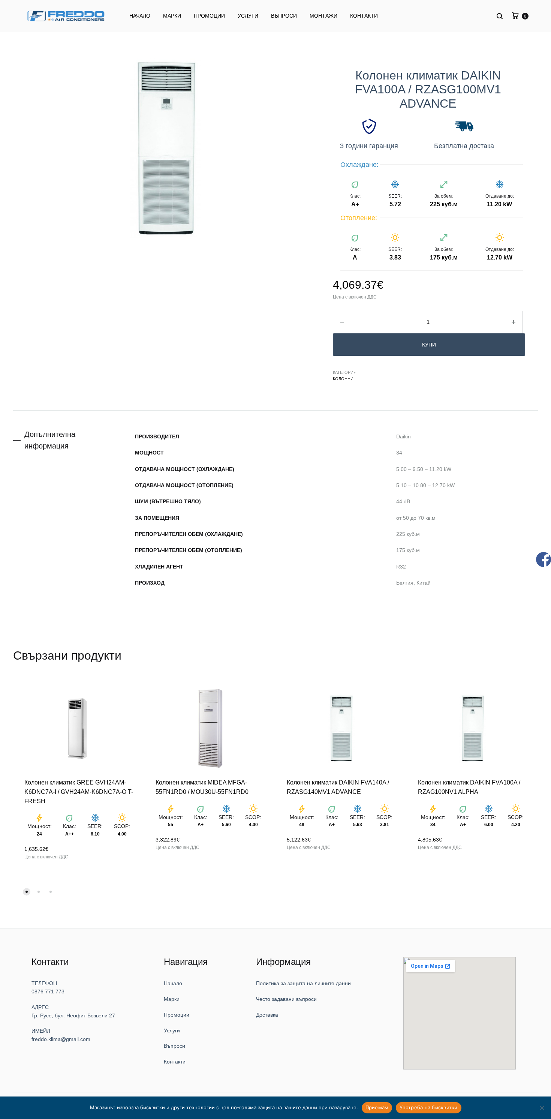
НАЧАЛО (139, 16)
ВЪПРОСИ (284, 16)
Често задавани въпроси (292, 983)
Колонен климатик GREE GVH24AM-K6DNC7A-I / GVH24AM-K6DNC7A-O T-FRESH (78, 783)
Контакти (181, 1045)
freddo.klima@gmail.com (57, 1023)
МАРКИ (172, 16)
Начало (180, 967)
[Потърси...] (500, 15)
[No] (541, 1108)
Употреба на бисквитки (428, 1107)
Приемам (377, 1107)
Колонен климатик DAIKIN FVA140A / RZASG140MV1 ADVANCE (334, 783)
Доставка (278, 998)
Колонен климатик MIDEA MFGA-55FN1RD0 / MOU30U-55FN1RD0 (205, 783)
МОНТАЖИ (323, 16)
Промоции (182, 998)
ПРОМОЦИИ (209, 16)
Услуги (179, 1014)
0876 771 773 (48, 975)
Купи (426, 345)
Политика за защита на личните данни (305, 967)
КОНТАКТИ (364, 16)
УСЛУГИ (248, 16)
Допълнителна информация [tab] (49, 439)
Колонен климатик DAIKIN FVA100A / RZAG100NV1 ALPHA (471, 780)
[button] (26, 875)
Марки (178, 983)
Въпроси (181, 1030)
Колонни (342, 378)
